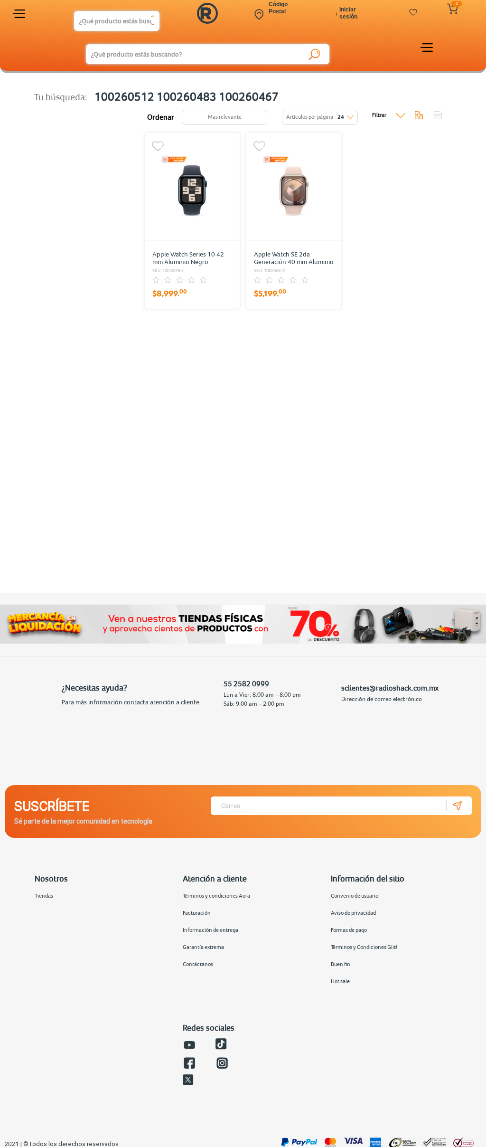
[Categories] (20, 15)
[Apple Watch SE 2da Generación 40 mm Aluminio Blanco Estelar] (293, 186)
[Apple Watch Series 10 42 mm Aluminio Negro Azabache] (192, 186)
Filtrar (379, 115)
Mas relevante (225, 117)
